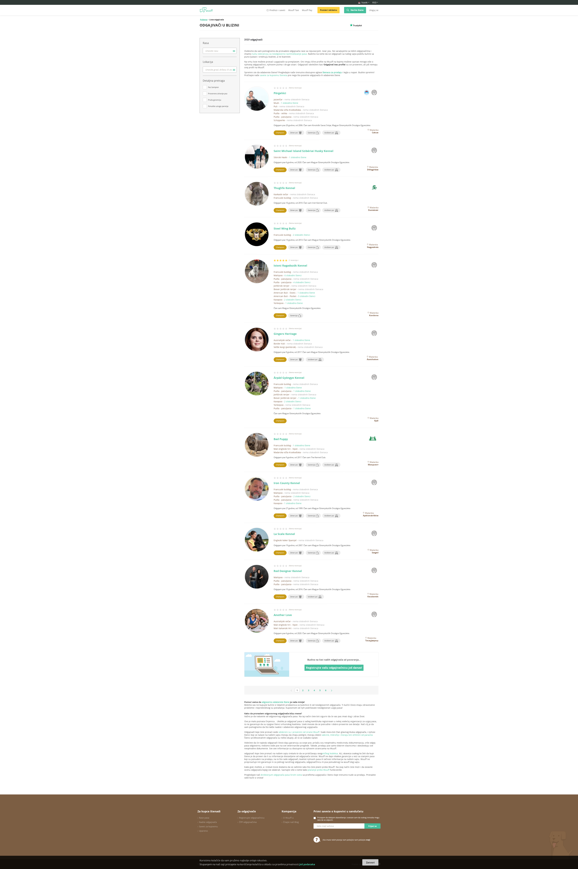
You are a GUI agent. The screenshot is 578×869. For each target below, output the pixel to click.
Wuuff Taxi (293, 10)
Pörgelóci (280, 93)
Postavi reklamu (328, 10)
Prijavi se (372, 826)
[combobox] (220, 51)
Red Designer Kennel (288, 571)
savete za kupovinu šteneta (273, 75)
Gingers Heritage (285, 334)
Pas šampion (213, 87)
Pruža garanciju (214, 100)
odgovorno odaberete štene (275, 702)
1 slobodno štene (289, 103)
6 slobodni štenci (293, 275)
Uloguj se (373, 10)
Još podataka (307, 864)
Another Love (283, 615)
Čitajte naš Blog (291, 822)
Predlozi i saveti (277, 10)
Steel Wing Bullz (285, 228)
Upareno (203, 830)
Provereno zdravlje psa (217, 93)
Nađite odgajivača (208, 822)
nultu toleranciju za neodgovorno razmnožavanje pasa (279, 53)
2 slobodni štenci (301, 234)
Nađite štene (357, 10)
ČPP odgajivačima (248, 822)
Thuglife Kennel (284, 188)
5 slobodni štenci (306, 296)
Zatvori (370, 862)
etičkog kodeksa (330, 753)
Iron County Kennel (287, 483)
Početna (203, 19)
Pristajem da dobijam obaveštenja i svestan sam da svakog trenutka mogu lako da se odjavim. (348, 818)
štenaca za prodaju (332, 72)
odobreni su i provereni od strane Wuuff (299, 732)
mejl (368, 840)
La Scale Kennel (284, 534)
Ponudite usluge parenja (218, 106)
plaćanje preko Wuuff (318, 769)
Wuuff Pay (307, 10)
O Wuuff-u (288, 817)
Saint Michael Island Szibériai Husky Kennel (303, 151)
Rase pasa (204, 817)
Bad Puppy (281, 439)
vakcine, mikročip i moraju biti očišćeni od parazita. (347, 734)
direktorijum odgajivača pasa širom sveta (281, 774)
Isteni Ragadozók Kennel (290, 265)
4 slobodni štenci (302, 282)
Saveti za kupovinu (208, 826)
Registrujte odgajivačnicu (251, 817)
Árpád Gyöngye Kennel (289, 378)
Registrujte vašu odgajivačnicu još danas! (334, 668)
